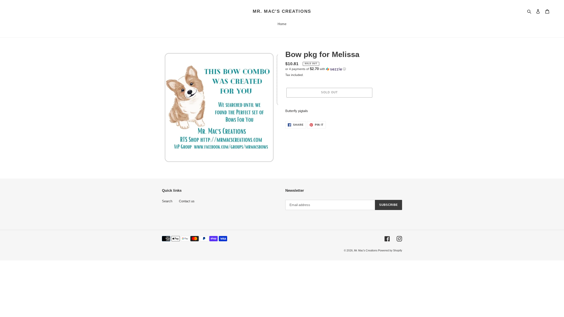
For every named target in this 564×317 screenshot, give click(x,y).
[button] (315, 69)
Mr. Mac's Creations (282, 11)
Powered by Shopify (390, 250)
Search (167, 201)
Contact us (187, 201)
